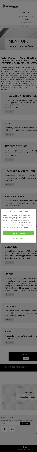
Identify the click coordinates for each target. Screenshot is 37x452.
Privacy (26, 227)
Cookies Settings (18, 238)
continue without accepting (18, 211)
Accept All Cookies (18, 233)
